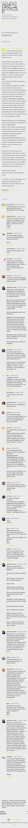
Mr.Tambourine (10, 392)
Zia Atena (9, 496)
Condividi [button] (6, 193)
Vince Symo (9, 349)
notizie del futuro (11, 248)
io (13, 190)
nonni (16, 190)
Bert (8, 375)
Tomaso (9, 482)
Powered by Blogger (14, 819)
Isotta (8, 448)
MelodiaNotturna (11, 216)
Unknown (9, 427)
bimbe (10, 190)
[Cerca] (21, 3)
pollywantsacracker (12, 287)
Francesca (9, 275)
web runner (9, 258)
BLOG (3, 22)
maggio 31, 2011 (15, 528)
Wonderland (10, 669)
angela (8, 657)
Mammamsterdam (11, 402)
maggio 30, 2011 (20, 204)
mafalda (9, 412)
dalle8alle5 (9, 233)
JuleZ (8, 518)
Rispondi (9, 212)
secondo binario (11, 204)
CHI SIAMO (12, 22)
